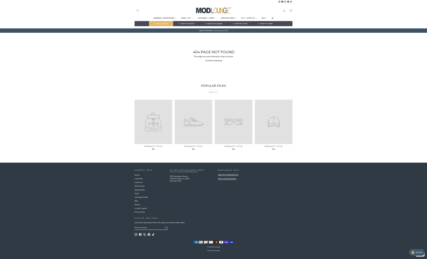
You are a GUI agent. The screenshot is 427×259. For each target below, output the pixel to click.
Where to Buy (140, 186)
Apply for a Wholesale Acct (228, 174)
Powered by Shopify (213, 250)
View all (213, 92)
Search (137, 175)
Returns (137, 205)
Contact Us (139, 182)
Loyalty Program (141, 208)
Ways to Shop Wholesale (227, 178)
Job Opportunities (141, 197)
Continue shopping (213, 60)
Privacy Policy (140, 212)
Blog (136, 201)
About (137, 193)
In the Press (139, 179)
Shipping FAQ (140, 190)
